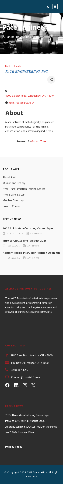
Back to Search (13, 66)
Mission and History (14, 183)
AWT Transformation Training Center (24, 189)
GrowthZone (38, 141)
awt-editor (36, 233)
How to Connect (12, 206)
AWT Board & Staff (14, 195)
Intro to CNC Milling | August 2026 (25, 241)
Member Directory (13, 201)
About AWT (10, 177)
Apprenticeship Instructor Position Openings (31, 253)
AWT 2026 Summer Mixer (19, 433)
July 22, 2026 (13, 246)
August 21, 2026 (15, 233)
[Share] (51, 80)
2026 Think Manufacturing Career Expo (28, 228)
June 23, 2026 (13, 258)
